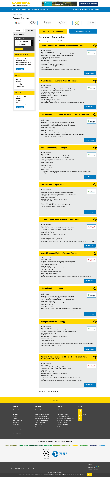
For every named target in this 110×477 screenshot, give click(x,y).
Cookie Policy (16, 424)
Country (18, 79)
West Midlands (20, 86)
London (18, 83)
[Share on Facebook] (80, 411)
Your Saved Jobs (44, 9)
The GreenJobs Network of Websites (21, 412)
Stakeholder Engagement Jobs (23, 62)
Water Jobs (19, 66)
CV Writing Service (39, 426)
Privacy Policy (16, 422)
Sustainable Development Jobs (23, 64)
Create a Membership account (42, 414)
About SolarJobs (16, 410)
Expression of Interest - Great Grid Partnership (60, 220)
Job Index (15, 416)
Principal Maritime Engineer (52, 288)
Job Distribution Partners (62, 424)
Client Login (59, 426)
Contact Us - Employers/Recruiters (64, 410)
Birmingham (19, 98)
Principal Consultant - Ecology (53, 322)
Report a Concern (17, 433)
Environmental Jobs (21, 60)
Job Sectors (15, 414)
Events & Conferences (40, 422)
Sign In (28, 9)
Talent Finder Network (61, 422)
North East (19, 84)
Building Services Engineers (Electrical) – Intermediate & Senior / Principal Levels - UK (64, 358)
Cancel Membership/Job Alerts (42, 418)
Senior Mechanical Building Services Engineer (59, 253)
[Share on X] (80, 419)
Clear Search (19, 48)
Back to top (55, 400)
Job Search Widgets (17, 428)
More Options (20, 69)
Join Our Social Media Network (42, 420)
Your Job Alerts (35, 9)
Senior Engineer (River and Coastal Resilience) (59, 81)
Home (13, 9)
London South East (21, 104)
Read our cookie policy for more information (40, 474)
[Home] (25, 4)
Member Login (38, 410)
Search (18, 30)
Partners (15, 426)
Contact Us (96, 9)
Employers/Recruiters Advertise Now (88, 3)
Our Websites (76, 9)
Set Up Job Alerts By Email (83, 31)
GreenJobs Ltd (31, 468)
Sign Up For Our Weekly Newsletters (53, 31)
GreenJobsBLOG (38, 424)
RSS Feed (15, 418)
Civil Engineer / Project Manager (54, 148)
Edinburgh (19, 100)
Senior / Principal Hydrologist (53, 184)
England (18, 102)
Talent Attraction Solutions (62, 416)
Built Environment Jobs (22, 58)
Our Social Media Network (86, 9)
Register (24, 9)
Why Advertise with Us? (62, 414)
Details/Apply (89, 73)
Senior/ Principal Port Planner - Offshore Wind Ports (62, 46)
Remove (32, 41)
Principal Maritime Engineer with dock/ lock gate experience (65, 114)
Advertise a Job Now (61, 412)
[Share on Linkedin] (80, 415)
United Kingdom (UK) (21, 96)
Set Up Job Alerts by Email (41, 416)
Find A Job (17, 9)
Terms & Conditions (17, 420)
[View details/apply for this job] (91, 52)
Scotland (18, 81)
